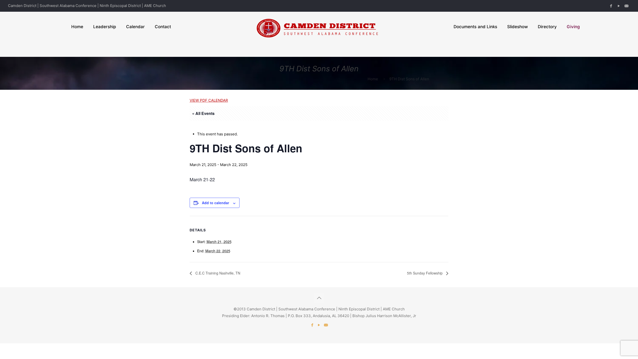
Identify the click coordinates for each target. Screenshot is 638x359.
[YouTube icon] (618, 5)
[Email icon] (626, 5)
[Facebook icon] (611, 5)
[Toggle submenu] (104, 49)
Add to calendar (215, 202)
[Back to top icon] (319, 298)
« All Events (203, 113)
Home (373, 79)
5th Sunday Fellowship (425, 272)
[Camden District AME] (319, 27)
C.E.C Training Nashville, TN (217, 272)
